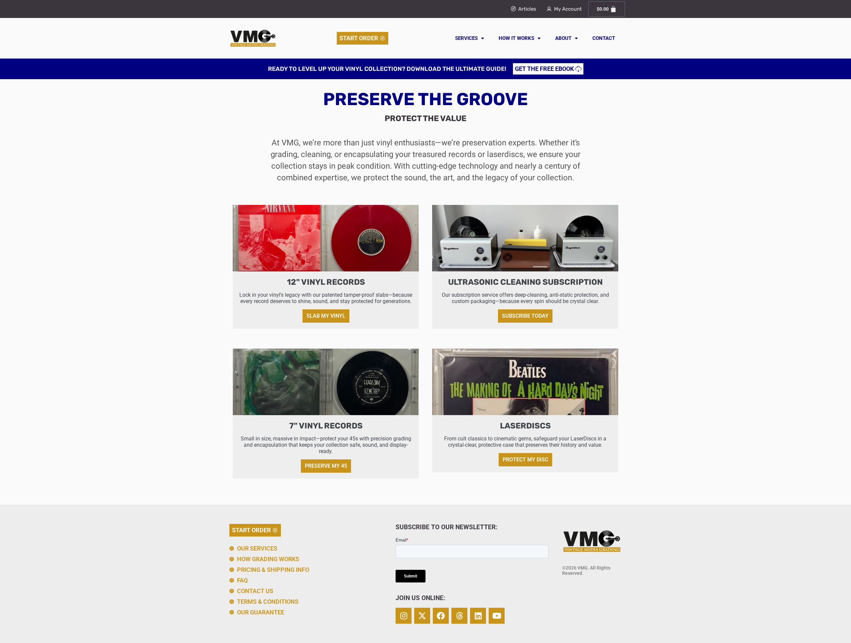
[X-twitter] (422, 616)
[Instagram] (404, 616)
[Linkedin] (478, 616)
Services (466, 38)
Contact (603, 38)
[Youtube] (497, 616)
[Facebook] (441, 616)
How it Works (516, 38)
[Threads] (459, 616)
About (563, 38)
